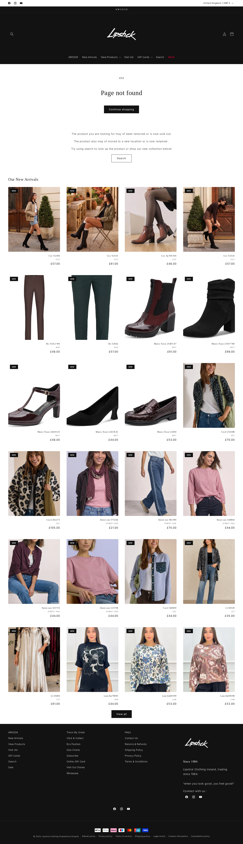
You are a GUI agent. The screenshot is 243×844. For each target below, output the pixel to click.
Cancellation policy (200, 836)
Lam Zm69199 (169, 696)
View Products (16, 744)
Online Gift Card (76, 761)
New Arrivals (15, 738)
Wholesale (72, 773)
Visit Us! (13, 749)
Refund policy (88, 836)
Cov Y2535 (112, 256)
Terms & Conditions (136, 761)
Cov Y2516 (229, 256)
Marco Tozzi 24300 (166, 432)
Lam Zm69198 (227, 696)
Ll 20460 (55, 696)
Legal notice (159, 836)
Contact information (178, 836)
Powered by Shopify (69, 836)
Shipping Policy (134, 749)
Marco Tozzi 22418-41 (107, 432)
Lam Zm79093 (111, 696)
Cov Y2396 (54, 256)
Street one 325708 (109, 608)
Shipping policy (142, 836)
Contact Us (131, 738)
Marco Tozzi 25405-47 (165, 344)
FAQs (128, 732)
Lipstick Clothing (50, 836)
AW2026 (13, 732)
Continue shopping (121, 109)
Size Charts (73, 749)
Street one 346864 (226, 520)
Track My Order (76, 732)
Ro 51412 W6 (53, 344)
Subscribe (72, 755)
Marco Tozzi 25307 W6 (223, 344)
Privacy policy (105, 836)
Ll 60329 (230, 608)
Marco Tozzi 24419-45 (49, 432)
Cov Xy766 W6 (168, 256)
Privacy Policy (133, 755)
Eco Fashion (74, 744)
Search (121, 158)
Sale (10, 767)
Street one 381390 (167, 520)
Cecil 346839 (169, 608)
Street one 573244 (109, 520)
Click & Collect (75, 738)
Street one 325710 (51, 608)
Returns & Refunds (135, 744)
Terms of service (124, 836)
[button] (12, 34)
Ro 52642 (113, 344)
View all (121, 714)
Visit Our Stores (76, 767)
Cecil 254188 (228, 432)
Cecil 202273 (53, 520)
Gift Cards (14, 755)
